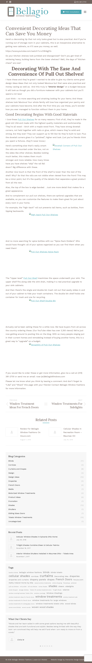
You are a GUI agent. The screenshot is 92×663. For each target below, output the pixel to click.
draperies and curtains (19, 580)
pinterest (73, 583)
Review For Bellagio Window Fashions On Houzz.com (30, 432)
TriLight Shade (57, 590)
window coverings (39, 593)
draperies (75, 576)
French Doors (64, 579)
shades (52, 586)
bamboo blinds (13, 572)
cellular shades (19, 575)
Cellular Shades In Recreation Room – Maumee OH (72, 432)
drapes (51, 579)
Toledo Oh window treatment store (40, 590)
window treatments (48, 596)
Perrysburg (66, 583)
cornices (34, 576)
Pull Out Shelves (26, 119)
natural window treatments (42, 583)
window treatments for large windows (49, 600)
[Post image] (12, 432)
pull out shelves (14, 586)
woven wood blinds (15, 607)
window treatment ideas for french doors (21, 597)
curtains (46, 575)
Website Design (56, 660)
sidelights (69, 586)
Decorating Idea (61, 576)
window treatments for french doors (20, 600)
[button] (40, 646)
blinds (46, 572)
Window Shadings (54, 593)
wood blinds (70, 604)
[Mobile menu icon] (85, 12)
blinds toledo (56, 572)
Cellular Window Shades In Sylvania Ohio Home (36, 537)
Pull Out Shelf (30, 278)
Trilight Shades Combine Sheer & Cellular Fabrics (37, 545)
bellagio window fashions (30, 572)
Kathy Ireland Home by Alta (21, 583)
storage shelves (24, 590)
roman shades (42, 586)
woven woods (26, 607)
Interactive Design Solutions (75, 660)
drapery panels (38, 579)
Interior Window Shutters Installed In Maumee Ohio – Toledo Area (44, 553)
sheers (61, 586)
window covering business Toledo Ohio (21, 593)
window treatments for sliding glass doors (22, 604)
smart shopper (13, 590)
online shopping (57, 583)
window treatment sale (70, 597)
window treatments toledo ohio (50, 604)
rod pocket (23, 586)
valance (66, 590)
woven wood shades (43, 607)
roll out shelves (32, 586)
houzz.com (78, 580)
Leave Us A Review (40, 660)
